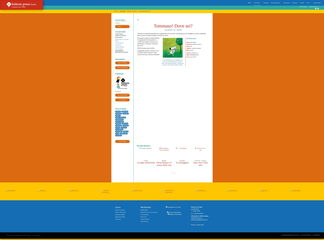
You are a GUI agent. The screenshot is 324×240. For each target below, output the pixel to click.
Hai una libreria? (275, 2)
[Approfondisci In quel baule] (200, 153)
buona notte (119, 121)
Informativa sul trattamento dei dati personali (18, 235)
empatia (126, 131)
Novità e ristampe (120, 210)
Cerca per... (118, 219)
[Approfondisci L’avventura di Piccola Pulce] (164, 153)
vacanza (125, 113)
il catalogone (122, 95)
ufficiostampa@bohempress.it (199, 220)
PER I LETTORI (122, 62)
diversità (125, 123)
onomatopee (119, 119)
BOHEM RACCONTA (121, 52)
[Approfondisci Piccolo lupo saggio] (182, 152)
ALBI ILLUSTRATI (120, 35)
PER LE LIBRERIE (122, 67)
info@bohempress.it (196, 218)
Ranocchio (118, 45)
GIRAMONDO (119, 51)
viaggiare (119, 113)
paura (117, 127)
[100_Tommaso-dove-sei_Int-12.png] (154, 84)
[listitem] (146, 155)
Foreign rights (317, 2)
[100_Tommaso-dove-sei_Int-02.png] (190, 84)
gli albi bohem (119, 37)
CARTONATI (119, 34)
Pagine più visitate (120, 217)
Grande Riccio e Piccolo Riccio (122, 40)
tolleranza (119, 129)
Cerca (308, 2)
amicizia (118, 111)
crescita (123, 127)
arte (117, 133)
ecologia (118, 135)
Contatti (302, 2)
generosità (123, 133)
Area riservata (36, 235)
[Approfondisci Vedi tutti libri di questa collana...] (105, 191)
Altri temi (122, 141)
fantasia (125, 125)
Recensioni (287, 2)
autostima (119, 131)
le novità (122, 99)
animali (118, 115)
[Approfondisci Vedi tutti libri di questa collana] (168, 191)
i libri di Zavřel (119, 49)
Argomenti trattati (120, 214)
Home (249, 2)
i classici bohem (119, 47)
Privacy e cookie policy (197, 225)
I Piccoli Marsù (119, 43)
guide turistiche (120, 117)
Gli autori (266, 2)
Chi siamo (294, 2)
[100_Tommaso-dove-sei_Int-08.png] (154, 120)
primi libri (125, 111)
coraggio (118, 125)
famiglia (118, 123)
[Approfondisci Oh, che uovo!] (146, 153)
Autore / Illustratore (120, 212)
